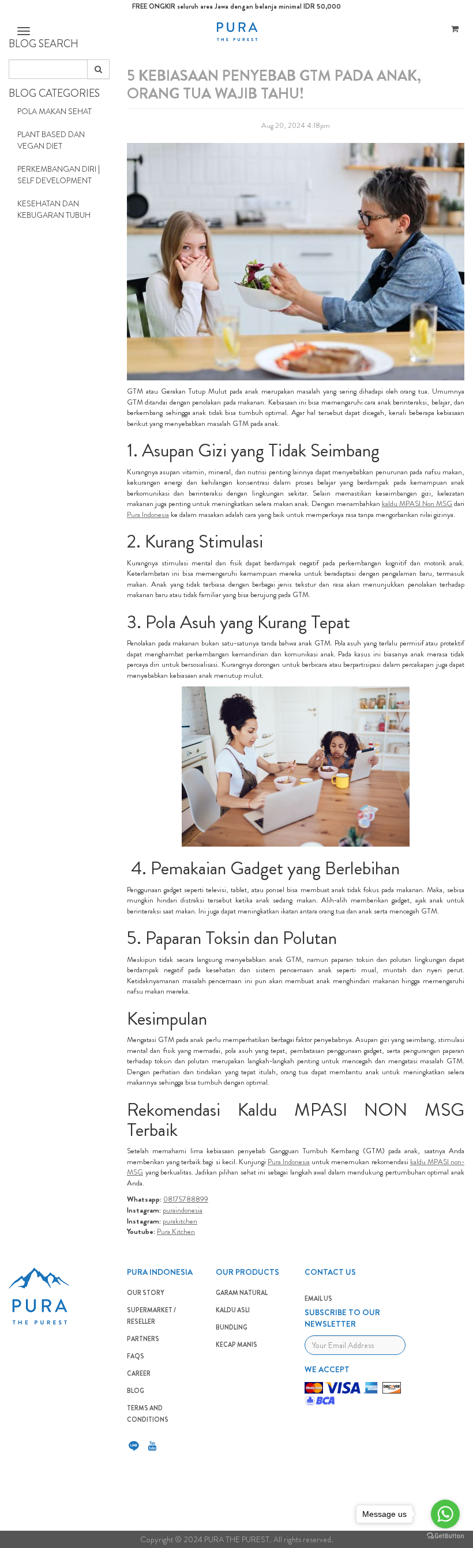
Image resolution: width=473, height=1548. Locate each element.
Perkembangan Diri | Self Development (58, 174)
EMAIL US (318, 1298)
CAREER (139, 1373)
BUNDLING (231, 1327)
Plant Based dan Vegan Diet (51, 140)
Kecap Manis (236, 1344)
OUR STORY (145, 1292)
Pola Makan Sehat (54, 111)
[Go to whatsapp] (445, 1514)
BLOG (135, 1390)
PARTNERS (143, 1338)
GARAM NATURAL (242, 1292)
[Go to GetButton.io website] (445, 1536)
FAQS (135, 1356)
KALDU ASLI (233, 1310)
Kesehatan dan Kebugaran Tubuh (54, 209)
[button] (22, 31)
